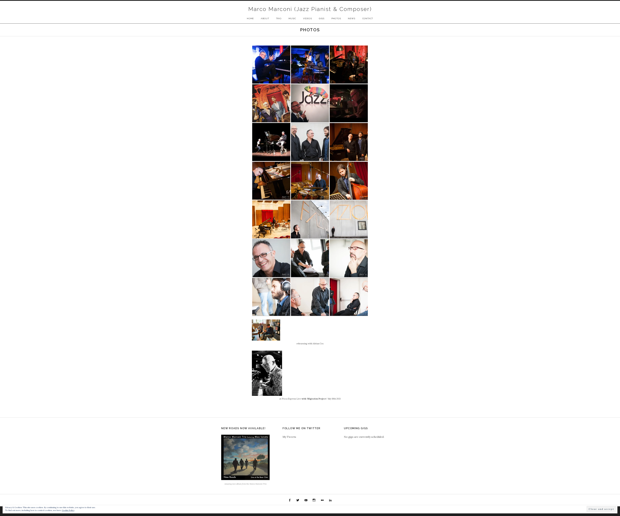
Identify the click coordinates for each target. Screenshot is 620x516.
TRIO (279, 18)
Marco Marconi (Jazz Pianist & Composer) (310, 9)
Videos (307, 18)
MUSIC (292, 18)
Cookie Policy (68, 510)
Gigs (321, 18)
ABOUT (265, 18)
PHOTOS (336, 18)
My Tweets (289, 436)
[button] (271, 64)
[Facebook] (290, 500)
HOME (250, 18)
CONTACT (367, 18)
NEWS (351, 18)
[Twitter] (298, 500)
